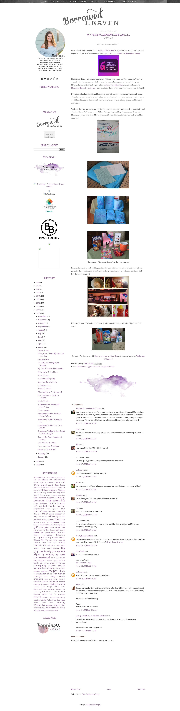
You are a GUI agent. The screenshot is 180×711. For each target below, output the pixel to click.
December (42, 316)
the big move (60, 592)
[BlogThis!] (97, 364)
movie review (60, 545)
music (43, 548)
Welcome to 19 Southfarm (48, 372)
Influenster (60, 535)
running (61, 573)
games (47, 525)
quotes (62, 568)
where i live (59, 605)
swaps (111, 366)
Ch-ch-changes (43, 410)
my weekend (42, 557)
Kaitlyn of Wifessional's (107, 50)
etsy (35, 516)
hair (63, 527)
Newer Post (75, 689)
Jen (77, 508)
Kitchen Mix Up (41, 540)
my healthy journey (50, 551)
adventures (59, 479)
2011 (38, 465)
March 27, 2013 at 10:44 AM (86, 451)
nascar (58, 558)
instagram (105, 366)
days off (38, 511)
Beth (78, 482)
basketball (45, 488)
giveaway (55, 524)
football (56, 522)
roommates (38, 574)
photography (40, 565)
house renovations (43, 535)
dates (63, 509)
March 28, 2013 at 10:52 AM (86, 545)
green (41, 527)
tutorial (43, 600)
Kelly (78, 444)
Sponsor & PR (129, 1)
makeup (62, 542)
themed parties (40, 594)
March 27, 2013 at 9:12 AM (86, 439)
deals (45, 511)
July (40, 333)
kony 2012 (53, 540)
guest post (49, 527)
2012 (38, 461)
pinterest (52, 565)
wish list (37, 610)
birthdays (43, 490)
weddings (49, 605)
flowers (51, 519)
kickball (62, 537)
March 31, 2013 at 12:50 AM (86, 610)
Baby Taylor (60, 485)
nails (53, 558)
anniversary (49, 482)
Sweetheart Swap (40, 589)
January (41, 457)
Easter (51, 514)
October (41, 323)
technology (37, 592)
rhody (62, 571)
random (37, 571)
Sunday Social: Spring (46, 378)
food (58, 519)
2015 (38, 306)
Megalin (79, 495)
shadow (61, 576)
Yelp (56, 610)
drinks (45, 513)
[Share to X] (99, 364)
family (55, 516)
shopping (38, 578)
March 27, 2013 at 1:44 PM (86, 477)
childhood (43, 503)
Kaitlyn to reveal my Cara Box (106, 356)
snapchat (37, 582)
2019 (38, 293)
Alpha (42, 482)
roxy (55, 573)
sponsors (46, 584)
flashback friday (40, 519)
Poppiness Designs (93, 705)
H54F (57, 527)
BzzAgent (54, 495)
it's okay (48, 538)
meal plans (51, 545)
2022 (38, 282)
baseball (37, 487)
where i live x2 (39, 608)
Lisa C (78, 429)
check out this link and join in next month (124, 53)
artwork (44, 485)
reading (44, 571)
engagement (60, 514)
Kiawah (55, 537)
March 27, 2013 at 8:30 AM (86, 423)
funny (42, 525)
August (41, 330)
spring (53, 584)
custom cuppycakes (52, 509)
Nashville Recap (44, 388)
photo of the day (57, 563)
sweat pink (59, 587)
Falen (78, 584)
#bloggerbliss (39, 477)
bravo (63, 493)
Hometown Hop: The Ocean (48, 446)
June (40, 337)
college (61, 506)
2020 (38, 289)
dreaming (37, 514)
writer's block (50, 610)
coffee (62, 503)
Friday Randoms (44, 385)
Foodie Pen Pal (46, 522)
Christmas (54, 503)
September (42, 326)
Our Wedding (110, 1)
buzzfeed (47, 495)
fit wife (62, 516)
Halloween (38, 530)
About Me (58, 1)
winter (62, 608)
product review (45, 568)
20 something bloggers (54, 477)
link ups (52, 542)
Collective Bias (50, 506)
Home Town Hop (58, 532)
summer (61, 584)
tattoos (58, 589)
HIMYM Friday (43, 359)
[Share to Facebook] (100, 364)
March (41, 347)
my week (60, 554)
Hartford (46, 530)
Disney (58, 511)
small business (59, 579)
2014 (38, 310)
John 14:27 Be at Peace (46, 443)
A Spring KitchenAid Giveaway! (50, 392)
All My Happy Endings (84, 536)
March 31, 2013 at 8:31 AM (86, 631)
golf (36, 527)
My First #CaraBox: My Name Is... (51, 368)
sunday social (39, 587)
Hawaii (52, 530)
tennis (52, 592)
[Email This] (95, 364)
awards (50, 485)
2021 (38, 286)
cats (35, 498)
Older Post (141, 689)
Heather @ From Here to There (88, 408)
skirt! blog (48, 579)
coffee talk (38, 506)
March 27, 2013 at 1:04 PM (86, 464)
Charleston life (77, 1)
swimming (51, 589)
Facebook (41, 516)
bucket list (38, 495)
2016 (38, 303)
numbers (49, 560)
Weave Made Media (43, 603)
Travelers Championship (50, 597)
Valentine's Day (53, 600)
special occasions (50, 581)
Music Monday (43, 375)
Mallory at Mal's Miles (114, 85)
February (42, 453)
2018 (38, 296)
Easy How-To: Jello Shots (47, 382)
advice (36, 482)
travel (37, 597)
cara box (96, 366)
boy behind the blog (51, 493)
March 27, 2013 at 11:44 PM (86, 515)
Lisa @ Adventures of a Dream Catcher (91, 616)
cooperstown (39, 509)
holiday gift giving (42, 532)
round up (47, 573)
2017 (38, 299)
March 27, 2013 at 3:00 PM (86, 502)
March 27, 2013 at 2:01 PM (86, 489)
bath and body (55, 487)
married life (40, 545)
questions (56, 568)
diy (63, 511)
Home (45, 1)
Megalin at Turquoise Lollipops (83, 88)
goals (63, 525)
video (63, 600)
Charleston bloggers (46, 498)
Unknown (80, 470)
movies (36, 548)
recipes (53, 571)
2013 (38, 313)
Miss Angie (80, 551)
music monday (53, 548)
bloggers (88, 366)
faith (46, 516)
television (46, 592)
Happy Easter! (43, 350)
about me (81, 366)
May (40, 340)
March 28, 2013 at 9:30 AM (86, 530)
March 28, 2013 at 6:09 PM (86, 566)
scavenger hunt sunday (44, 576)
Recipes (95, 1)
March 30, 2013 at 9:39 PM (86, 579)
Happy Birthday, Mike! (46, 449)
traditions (61, 594)
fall (49, 516)
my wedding (47, 554)
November (42, 320)
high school (60, 530)
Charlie (36, 504)
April (40, 344)
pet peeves (44, 563)
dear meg (51, 511)
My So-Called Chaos (83, 563)
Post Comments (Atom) (90, 694)
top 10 (53, 594)
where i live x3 (52, 607)
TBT (63, 589)
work (43, 610)
